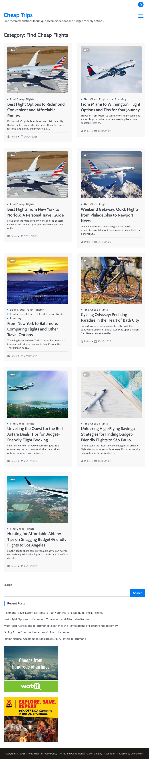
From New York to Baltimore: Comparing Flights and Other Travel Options (32, 329)
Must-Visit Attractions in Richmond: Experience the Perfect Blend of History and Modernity (61, 625)
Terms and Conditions (71, 753)
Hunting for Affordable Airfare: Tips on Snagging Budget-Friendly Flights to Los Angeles (37, 539)
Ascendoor (109, 753)
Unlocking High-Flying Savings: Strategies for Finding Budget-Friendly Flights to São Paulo (108, 434)
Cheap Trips (18, 14)
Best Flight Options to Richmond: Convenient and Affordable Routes (36, 110)
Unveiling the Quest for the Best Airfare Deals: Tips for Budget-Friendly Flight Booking (35, 434)
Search (8, 584)
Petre (14, 136)
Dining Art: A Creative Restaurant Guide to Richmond (37, 632)
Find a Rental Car (21, 314)
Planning (120, 99)
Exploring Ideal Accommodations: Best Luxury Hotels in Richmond (45, 638)
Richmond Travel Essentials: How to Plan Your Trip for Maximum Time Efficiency (53, 612)
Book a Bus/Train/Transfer (27, 309)
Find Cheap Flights (22, 99)
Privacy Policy (49, 753)
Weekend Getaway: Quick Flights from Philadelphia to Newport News (109, 215)
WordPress (137, 753)
